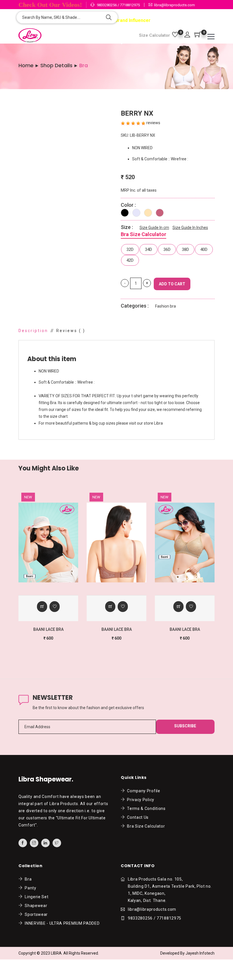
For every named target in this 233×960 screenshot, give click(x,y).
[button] (187, 35)
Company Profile (142, 791)
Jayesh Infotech (200, 953)
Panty (29, 888)
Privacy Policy (139, 799)
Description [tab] (33, 330)
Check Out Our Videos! (50, 4)
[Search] (109, 18)
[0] (175, 35)
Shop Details (56, 65)
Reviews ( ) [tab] (70, 330)
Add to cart (172, 284)
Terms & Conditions (145, 808)
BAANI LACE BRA (48, 629)
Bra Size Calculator (143, 234)
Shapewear (35, 905)
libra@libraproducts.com (174, 5)
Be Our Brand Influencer (124, 20)
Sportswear (35, 914)
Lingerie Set (36, 897)
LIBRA (56, 953)
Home (26, 65)
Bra (27, 879)
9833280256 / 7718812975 (118, 5)
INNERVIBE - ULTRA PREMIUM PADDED (61, 923)
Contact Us (137, 817)
